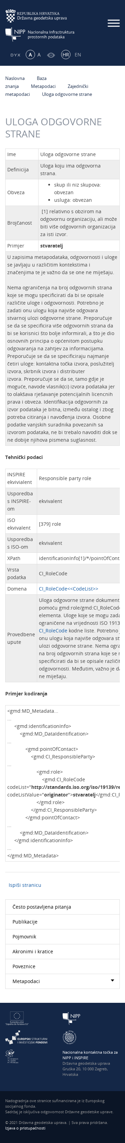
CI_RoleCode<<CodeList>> (68, 588)
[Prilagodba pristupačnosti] (51, 54)
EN (78, 54)
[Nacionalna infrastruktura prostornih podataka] (40, 34)
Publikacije (25, 921)
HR (65, 54)
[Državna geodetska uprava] (40, 16)
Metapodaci (43, 86)
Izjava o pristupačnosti (25, 1128)
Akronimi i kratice (32, 951)
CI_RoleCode (53, 630)
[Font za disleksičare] (15, 54)
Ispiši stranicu (25, 885)
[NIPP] (71, 1017)
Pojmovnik (24, 936)
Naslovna (15, 78)
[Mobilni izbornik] (114, 23)
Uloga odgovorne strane (67, 94)
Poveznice (23, 966)
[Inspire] (69, 1037)
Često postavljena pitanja (41, 906)
